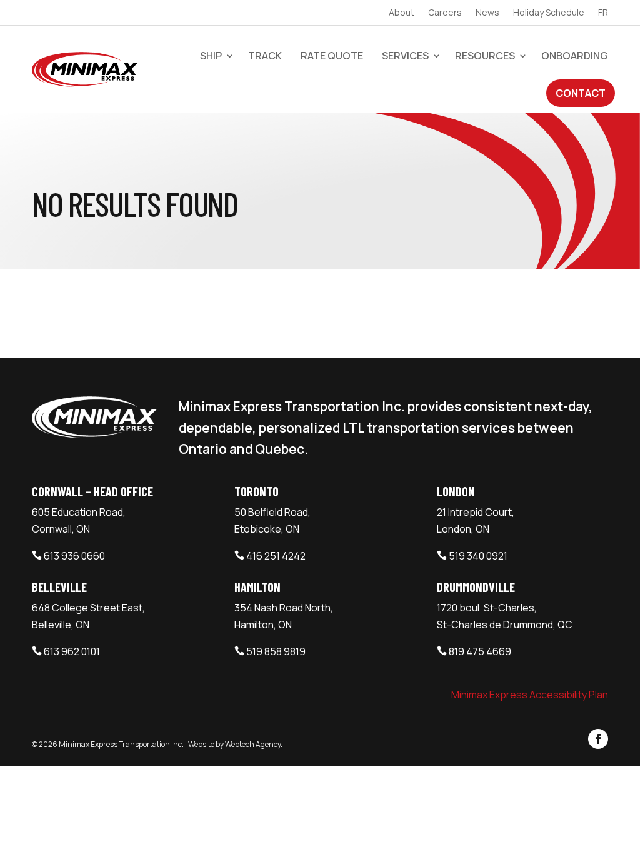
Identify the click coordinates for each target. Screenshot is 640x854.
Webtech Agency (253, 744)
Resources (485, 56)
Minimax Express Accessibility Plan (529, 694)
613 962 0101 (72, 651)
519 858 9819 (276, 651)
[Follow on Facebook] (598, 739)
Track (265, 56)
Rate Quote (332, 56)
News (487, 13)
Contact (581, 93)
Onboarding (574, 56)
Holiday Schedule (548, 13)
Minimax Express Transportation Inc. (122, 744)
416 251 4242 (276, 556)
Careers (445, 13)
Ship (211, 56)
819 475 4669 (480, 651)
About (401, 13)
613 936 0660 (74, 556)
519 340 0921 (478, 556)
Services (405, 56)
